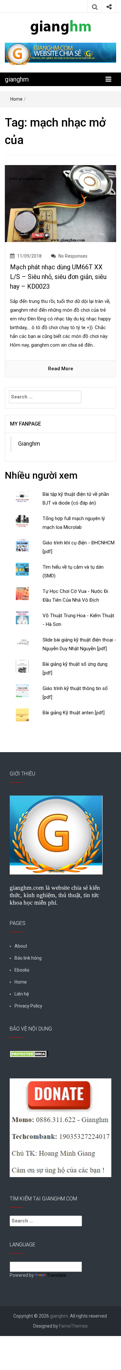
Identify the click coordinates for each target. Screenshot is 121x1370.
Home (16, 99)
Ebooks (22, 970)
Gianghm (29, 443)
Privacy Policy (28, 1005)
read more (60, 369)
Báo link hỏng (28, 958)
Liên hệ (22, 994)
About (21, 946)
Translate (56, 1275)
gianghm (17, 79)
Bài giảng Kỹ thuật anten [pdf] (74, 713)
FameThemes (73, 1326)
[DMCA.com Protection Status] (29, 1053)
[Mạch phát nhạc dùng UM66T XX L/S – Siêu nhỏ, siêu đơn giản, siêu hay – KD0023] (60, 203)
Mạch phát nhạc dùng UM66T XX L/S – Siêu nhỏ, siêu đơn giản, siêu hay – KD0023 (58, 276)
